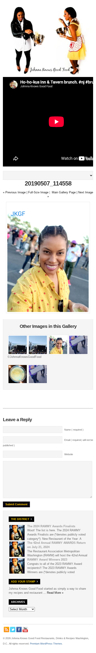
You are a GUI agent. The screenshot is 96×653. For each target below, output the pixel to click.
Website (68, 454)
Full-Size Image (38, 192)
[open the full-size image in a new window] (48, 312)
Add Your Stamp (23, 581)
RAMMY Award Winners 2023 (47, 559)
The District (20, 519)
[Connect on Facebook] (19, 629)
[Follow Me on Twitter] (12, 629)
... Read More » (53, 592)
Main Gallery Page (64, 192)
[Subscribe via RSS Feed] (6, 629)
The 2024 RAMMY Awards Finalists (51, 526)
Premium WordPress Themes (46, 643)
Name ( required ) (73, 429)
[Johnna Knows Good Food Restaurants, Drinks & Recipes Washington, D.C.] (48, 73)
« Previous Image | (15, 192)
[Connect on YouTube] (25, 629)
